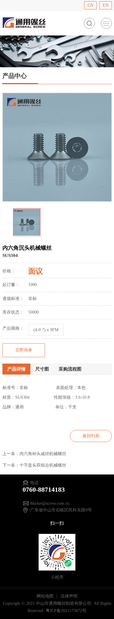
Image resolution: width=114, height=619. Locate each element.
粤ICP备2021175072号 (66, 610)
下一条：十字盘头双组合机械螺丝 (34, 465)
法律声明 (69, 596)
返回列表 (90, 436)
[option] (57, 147)
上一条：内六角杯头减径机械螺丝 (34, 453)
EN (106, 5)
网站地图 (45, 596)
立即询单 (23, 350)
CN (90, 5)
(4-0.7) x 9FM (45, 330)
